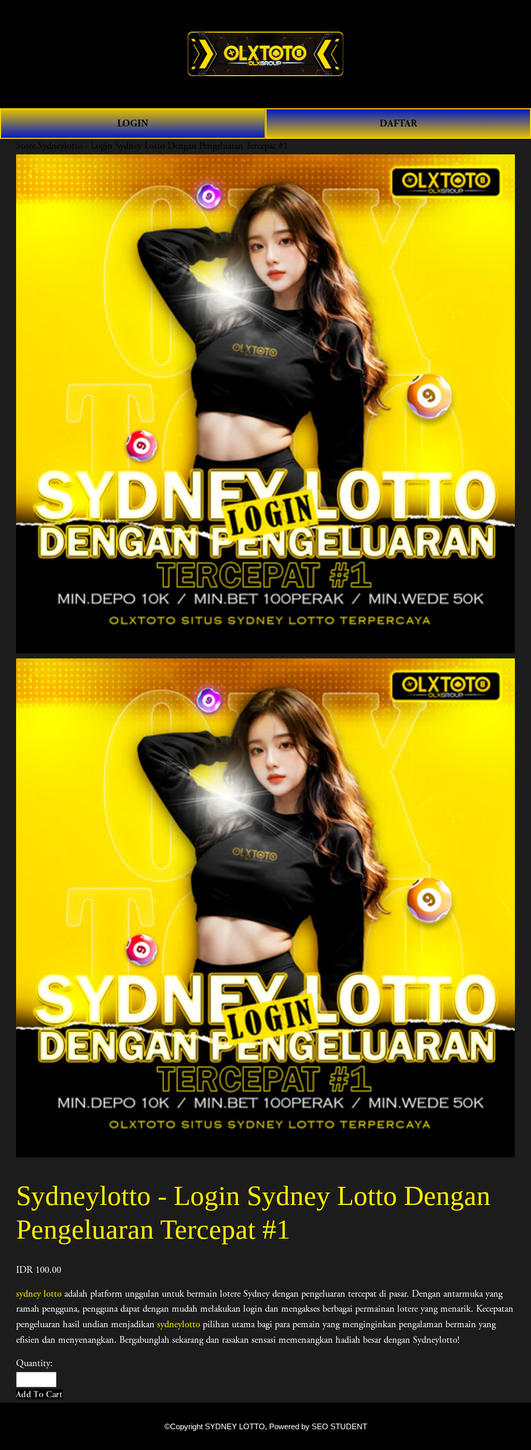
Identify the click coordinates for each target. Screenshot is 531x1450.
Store (25, 146)
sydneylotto (178, 1324)
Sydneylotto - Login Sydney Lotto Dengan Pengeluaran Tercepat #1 (163, 146)
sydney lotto (39, 1294)
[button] (39, 1394)
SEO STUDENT (339, 1427)
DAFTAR (398, 124)
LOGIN (132, 124)
